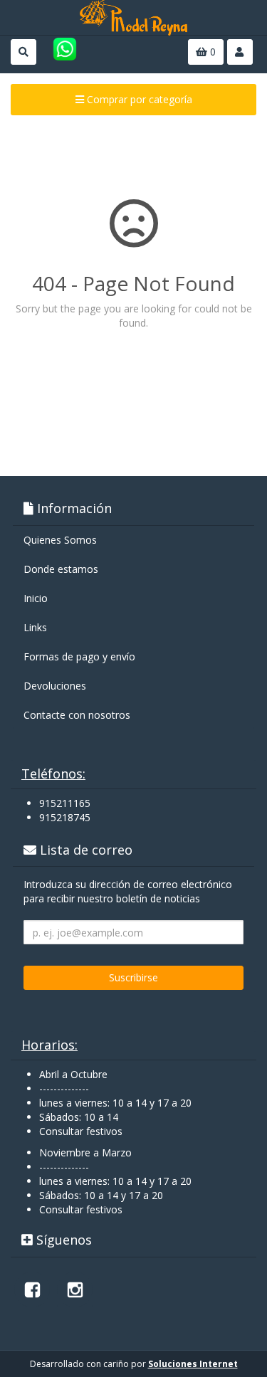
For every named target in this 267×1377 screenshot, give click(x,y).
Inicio (35, 598)
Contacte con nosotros (76, 715)
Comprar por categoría (138, 99)
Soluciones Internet (193, 1364)
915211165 (64, 803)
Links (35, 627)
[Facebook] (32, 1289)
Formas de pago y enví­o (79, 656)
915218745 (64, 817)
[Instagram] (75, 1289)
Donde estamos (60, 569)
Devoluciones (54, 685)
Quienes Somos (60, 540)
